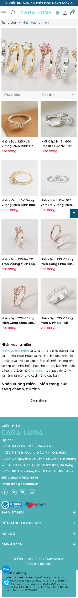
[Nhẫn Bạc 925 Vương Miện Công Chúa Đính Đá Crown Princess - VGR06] (59, 237)
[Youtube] (23, 492)
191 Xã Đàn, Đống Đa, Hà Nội (32, 446)
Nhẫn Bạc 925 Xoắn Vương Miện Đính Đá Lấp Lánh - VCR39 (17, 146)
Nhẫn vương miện (15, 351)
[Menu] (3, 12)
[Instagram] (32, 492)
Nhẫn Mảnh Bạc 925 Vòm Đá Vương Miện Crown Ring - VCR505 (57, 204)
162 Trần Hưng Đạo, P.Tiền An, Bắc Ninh (42, 471)
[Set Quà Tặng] (57, 12)
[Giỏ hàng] (72, 12)
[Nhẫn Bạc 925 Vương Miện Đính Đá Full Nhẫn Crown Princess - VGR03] (59, 296)
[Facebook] (4, 492)
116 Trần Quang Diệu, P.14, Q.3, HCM (39, 452)
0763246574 (28, 477)
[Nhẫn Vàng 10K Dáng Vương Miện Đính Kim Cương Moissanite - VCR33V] (19, 178)
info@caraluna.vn (24, 484)
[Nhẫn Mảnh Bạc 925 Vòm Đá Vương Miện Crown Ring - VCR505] (59, 178)
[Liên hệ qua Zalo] (6, 569)
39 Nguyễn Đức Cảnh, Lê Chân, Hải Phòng (44, 459)
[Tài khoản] (65, 12)
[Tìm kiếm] (13, 12)
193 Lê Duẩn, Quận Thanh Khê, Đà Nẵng (42, 465)
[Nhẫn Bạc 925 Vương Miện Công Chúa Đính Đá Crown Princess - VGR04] (19, 296)
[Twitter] (14, 492)
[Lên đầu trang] (73, 581)
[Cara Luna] (36, 12)
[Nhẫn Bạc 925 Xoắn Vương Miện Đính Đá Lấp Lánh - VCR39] (19, 119)
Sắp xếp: (13, 95)
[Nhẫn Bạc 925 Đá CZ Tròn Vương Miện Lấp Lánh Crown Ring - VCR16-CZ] (19, 237)
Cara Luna (35, 370)
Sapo (49, 564)
